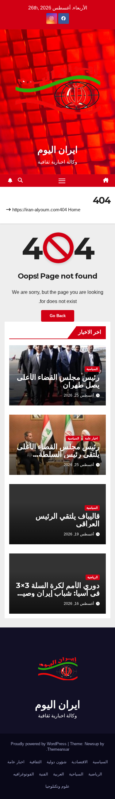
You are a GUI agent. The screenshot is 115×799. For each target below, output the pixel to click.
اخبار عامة (91, 438)
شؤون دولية (57, 762)
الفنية (43, 774)
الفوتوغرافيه (23, 774)
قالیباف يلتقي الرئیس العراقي (68, 520)
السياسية (92, 369)
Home (74, 209)
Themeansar (58, 749)
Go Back (58, 315)
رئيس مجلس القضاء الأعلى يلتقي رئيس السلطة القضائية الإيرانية (58, 454)
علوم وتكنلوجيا (57, 786)
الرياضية (92, 577)
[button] (20, 180)
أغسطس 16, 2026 (79, 603)
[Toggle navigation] (62, 180)
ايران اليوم (57, 149)
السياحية (76, 774)
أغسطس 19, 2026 (79, 534)
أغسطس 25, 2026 (79, 395)
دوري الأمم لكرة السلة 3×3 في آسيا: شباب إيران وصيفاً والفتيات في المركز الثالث (58, 593)
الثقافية (35, 762)
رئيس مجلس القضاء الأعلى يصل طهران (58, 381)
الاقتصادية (79, 762)
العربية (58, 774)
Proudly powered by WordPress (39, 744)
